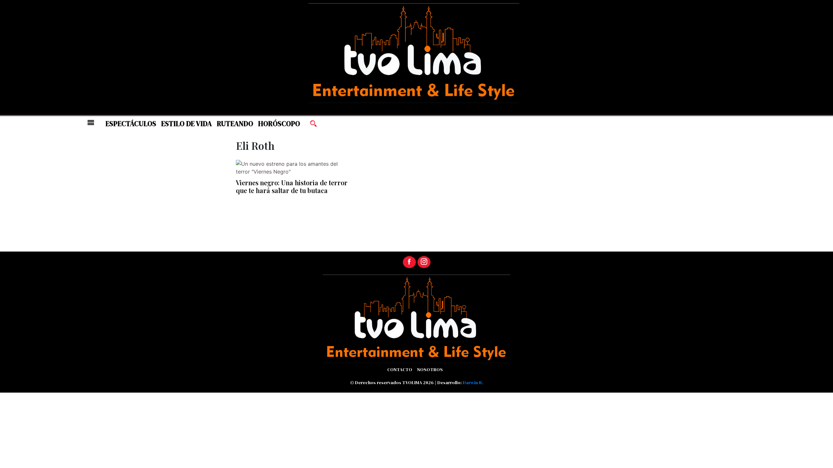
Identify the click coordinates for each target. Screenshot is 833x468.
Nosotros (430, 369)
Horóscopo (279, 123)
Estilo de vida (186, 123)
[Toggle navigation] (90, 122)
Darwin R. (473, 382)
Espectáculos (130, 123)
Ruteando (235, 123)
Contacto (399, 369)
